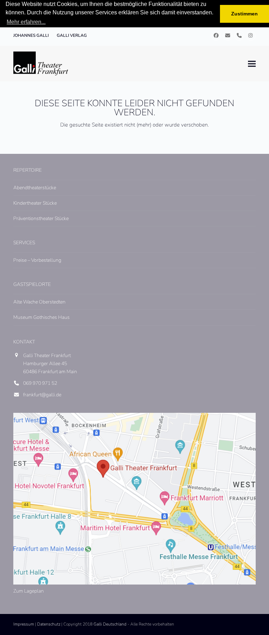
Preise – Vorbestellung (37, 260)
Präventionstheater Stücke (41, 218)
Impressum (23, 624)
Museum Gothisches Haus (41, 317)
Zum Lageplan (28, 591)
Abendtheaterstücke (34, 187)
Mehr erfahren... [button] (26, 22)
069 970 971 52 (40, 383)
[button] (252, 64)
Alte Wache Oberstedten (39, 302)
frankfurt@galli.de (42, 394)
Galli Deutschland (110, 624)
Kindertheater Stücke (35, 203)
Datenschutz (48, 624)
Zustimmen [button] (244, 13)
